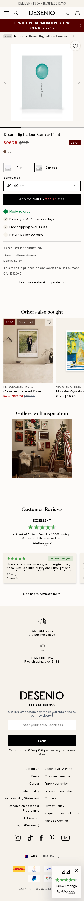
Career (34, 783)
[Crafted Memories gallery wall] (42, 448)
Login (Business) (27, 825)
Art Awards (31, 818)
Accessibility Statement (22, 798)
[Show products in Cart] (77, 13)
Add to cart (42, 199)
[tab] (10, 126)
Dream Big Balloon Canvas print (52, 36)
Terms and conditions (60, 791)
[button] (66, 882)
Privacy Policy (36, 750)
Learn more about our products (42, 282)
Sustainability (29, 791)
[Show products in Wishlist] (68, 13)
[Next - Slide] (78, 82)
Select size (11, 178)
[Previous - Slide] (5, 82)
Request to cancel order (62, 813)
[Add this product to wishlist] (75, 46)
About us (32, 769)
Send (42, 741)
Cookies (50, 798)
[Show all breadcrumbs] (7, 36)
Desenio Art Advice (58, 769)
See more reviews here (42, 594)
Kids (21, 36)
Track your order (56, 783)
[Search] (16, 13)
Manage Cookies (57, 821)
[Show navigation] (6, 13)
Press (35, 776)
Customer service (57, 776)
